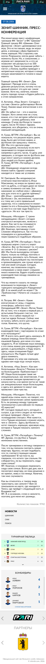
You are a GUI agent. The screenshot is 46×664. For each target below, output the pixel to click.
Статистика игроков (23, 607)
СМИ (7, 520)
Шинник (9, 516)
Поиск (8, 523)
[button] (2, 618)
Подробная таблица (23, 564)
